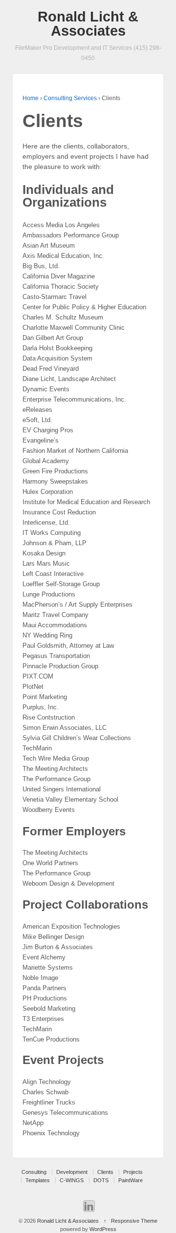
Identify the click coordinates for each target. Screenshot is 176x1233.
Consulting (34, 1172)
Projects (133, 1172)
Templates (37, 1180)
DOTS (101, 1180)
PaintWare (130, 1180)
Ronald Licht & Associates (88, 24)
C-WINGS (72, 1180)
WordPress (102, 1229)
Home (30, 98)
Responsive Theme (134, 1221)
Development (72, 1172)
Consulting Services (70, 98)
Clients (105, 1172)
